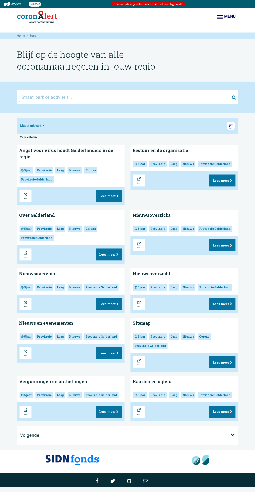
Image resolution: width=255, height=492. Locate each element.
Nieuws (74, 170)
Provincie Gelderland (36, 179)
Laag (60, 170)
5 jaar (28, 170)
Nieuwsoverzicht (152, 215)
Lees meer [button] (107, 196)
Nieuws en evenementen (46, 323)
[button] (231, 126)
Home (21, 35)
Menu (229, 16)
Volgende (29, 435)
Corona (91, 170)
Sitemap (142, 323)
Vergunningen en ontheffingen (53, 381)
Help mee (35, 4)
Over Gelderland (37, 215)
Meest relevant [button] (31, 126)
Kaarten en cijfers (152, 381)
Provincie (44, 170)
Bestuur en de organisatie (160, 150)
